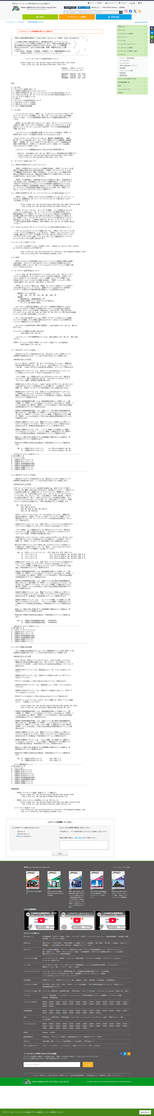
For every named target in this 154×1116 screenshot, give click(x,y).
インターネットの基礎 (125, 33)
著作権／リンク (64, 1075)
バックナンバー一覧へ (122, 867)
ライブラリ (20, 22)
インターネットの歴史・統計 (127, 51)
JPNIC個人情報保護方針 (77, 1075)
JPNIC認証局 (65, 1017)
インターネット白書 (126, 70)
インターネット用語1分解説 (74, 958)
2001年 (111, 1004)
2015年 (105, 1002)
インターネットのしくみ (49, 958)
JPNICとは (121, 26)
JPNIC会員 (115, 17)
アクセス (123, 3)
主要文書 (91, 980)
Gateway (45, 1032)
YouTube (96, 1045)
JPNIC (41, 17)
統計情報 (45, 938)
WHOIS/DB (55, 1017)
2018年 (85, 1002)
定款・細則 (98, 943)
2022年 (58, 1002)
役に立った (21, 831)
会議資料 (122, 68)
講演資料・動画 (123, 936)
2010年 (51, 1004)
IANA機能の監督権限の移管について (88, 971)
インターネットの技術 (125, 47)
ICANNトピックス (47, 980)
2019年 (78, 1002)
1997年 (51, 1006)
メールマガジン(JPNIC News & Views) (38, 1053)
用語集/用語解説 (111, 936)
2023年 (51, 1002)
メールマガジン (125, 60)
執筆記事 (122, 73)
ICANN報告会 (110, 980)
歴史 (85, 980)
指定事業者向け (28, 1037)
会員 (105, 1017)
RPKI (63, 984)
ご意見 (76, 967)
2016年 (98, 1002)
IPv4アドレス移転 (58, 936)
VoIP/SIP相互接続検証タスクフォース (100, 984)
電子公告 (107, 943)
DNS (68, 936)
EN (141, 3)
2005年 (85, 1004)
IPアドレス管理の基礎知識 (50, 949)
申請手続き (45, 1037)
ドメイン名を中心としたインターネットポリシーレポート (60, 976)
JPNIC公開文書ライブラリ (35, 22)
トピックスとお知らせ (30, 1002)
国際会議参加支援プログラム (51, 986)
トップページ (10, 22)
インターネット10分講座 (93, 958)
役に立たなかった (24, 834)
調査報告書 (123, 75)
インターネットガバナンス (127, 44)
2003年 (98, 1004)
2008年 (65, 1004)
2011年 (44, 1004)
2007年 (71, 1004)
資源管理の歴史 (64, 991)
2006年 (78, 1004)
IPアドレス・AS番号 (78, 17)
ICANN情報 (105, 971)
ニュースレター (125, 63)
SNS (90, 1045)
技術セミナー (118, 984)
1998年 (44, 1006)
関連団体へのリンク (80, 945)
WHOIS (120, 93)
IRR (53, 984)
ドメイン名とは (47, 965)
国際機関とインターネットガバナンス (87, 973)
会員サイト (27, 1041)
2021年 (65, 1002)
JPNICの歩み (76, 991)
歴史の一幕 (119, 991)
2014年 (111, 1002)
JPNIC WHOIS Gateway (109, 7)
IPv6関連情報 (46, 936)
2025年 (44, 1024)
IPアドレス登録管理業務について (95, 949)
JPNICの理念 (57, 943)
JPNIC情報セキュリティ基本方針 (96, 1075)
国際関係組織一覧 (69, 971)
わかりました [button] (145, 1112)
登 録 (88, 1064)
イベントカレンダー (124, 89)
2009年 (58, 1004)
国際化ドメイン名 (47, 967)
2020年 (71, 1002)
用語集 (62, 958)
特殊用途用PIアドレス (75, 1037)
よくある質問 (119, 952)
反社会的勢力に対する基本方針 (61, 945)
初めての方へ (46, 943)
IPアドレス (121, 30)
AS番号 (63, 1037)
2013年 (118, 1002)
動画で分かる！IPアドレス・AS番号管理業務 (56, 954)
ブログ (44, 1045)
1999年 (125, 1004)
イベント (63, 967)
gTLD (56, 965)
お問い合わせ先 (79, 838)
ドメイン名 (121, 40)
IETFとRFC (46, 984)
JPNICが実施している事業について (74, 943)
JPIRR (83, 936)
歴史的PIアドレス (89, 1037)
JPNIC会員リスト (89, 1041)
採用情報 (122, 7)
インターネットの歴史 (57, 938)
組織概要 (90, 943)
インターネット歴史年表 (49, 991)
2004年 (91, 1004)
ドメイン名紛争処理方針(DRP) (96, 965)
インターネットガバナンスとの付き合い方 (55, 973)
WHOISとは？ (95, 7)
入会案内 (115, 943)
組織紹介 (79, 980)
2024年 (44, 1002)
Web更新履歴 (28, 1010)
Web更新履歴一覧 (124, 82)
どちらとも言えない (24, 836)
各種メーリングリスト (79, 1045)
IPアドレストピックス (114, 949)
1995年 (71, 1028)
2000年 (118, 1004)
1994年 (78, 1028)
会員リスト (123, 943)
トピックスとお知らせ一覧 (127, 79)
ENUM (70, 984)
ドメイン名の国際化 (80, 984)
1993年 (85, 1028)
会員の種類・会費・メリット (51, 1041)
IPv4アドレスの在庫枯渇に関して (102, 952)
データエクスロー (113, 965)
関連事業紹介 (80, 965)
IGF (72, 973)
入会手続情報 (67, 1041)
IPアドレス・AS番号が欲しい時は (71, 949)
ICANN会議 (100, 980)
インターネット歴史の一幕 (50, 960)
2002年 (105, 1004)
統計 (57, 967)
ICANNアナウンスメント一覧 (65, 980)
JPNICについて (113, 1017)
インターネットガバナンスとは (51, 971)
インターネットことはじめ (111, 958)
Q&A (100, 3)
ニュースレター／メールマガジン (91, 1017)
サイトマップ (111, 3)
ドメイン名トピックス (67, 965)
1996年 (65, 1028)
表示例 (52, 1032)
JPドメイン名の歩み (88, 991)
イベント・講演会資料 (127, 58)
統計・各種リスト (47, 952)
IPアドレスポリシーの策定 (70, 952)
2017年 (91, 1002)
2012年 (125, 1002)
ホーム (92, 3)
